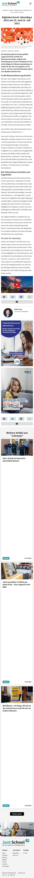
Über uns (15, 855)
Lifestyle (11, 10)
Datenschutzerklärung (9, 873)
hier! (21, 132)
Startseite (5, 10)
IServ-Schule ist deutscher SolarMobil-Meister (14, 459)
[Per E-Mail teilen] (17, 302)
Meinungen (5, 866)
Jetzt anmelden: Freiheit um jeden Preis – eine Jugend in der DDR (16, 584)
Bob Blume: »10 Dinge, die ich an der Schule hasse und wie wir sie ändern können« (17, 708)
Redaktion (16, 853)
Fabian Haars (18, 309)
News (3, 853)
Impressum (21, 873)
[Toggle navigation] (30, 3)
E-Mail (25, 853)
